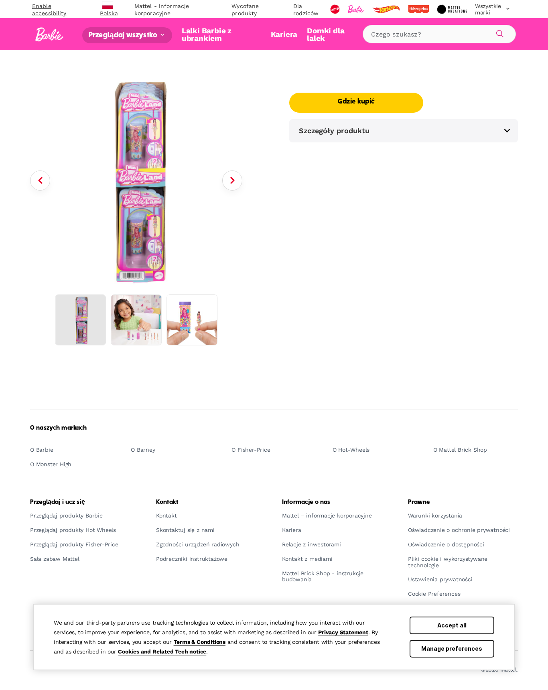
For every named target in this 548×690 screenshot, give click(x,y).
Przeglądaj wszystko (124, 35)
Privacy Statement (343, 632)
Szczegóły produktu (334, 130)
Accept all (452, 625)
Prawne (419, 502)
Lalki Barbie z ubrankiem (206, 34)
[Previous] (40, 180)
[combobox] (439, 34)
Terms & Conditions (199, 642)
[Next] (232, 180)
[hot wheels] (387, 9)
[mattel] (336, 9)
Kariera (284, 34)
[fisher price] (419, 9)
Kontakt (167, 502)
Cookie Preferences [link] (434, 594)
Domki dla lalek (325, 34)
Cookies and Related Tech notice (162, 651)
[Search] (498, 32)
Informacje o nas (306, 502)
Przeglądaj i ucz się (57, 502)
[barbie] (357, 9)
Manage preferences (451, 648)
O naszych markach (58, 428)
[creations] (453, 9)
